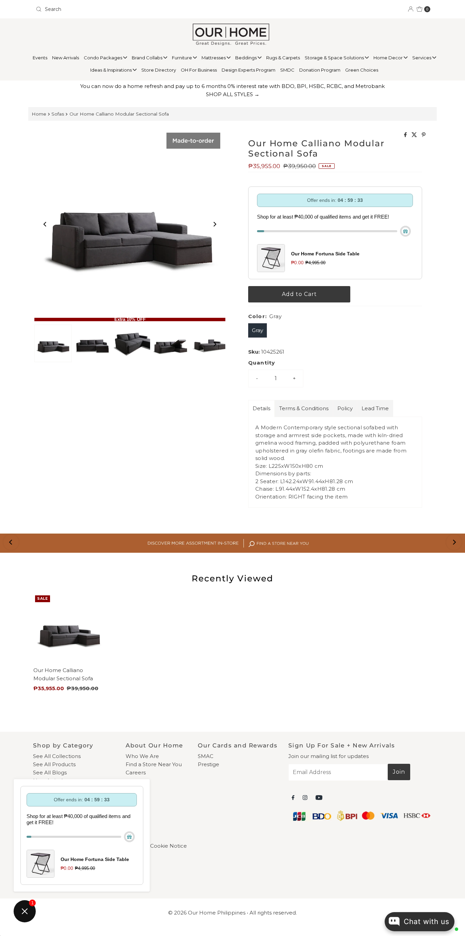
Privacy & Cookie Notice (156, 846)
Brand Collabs (147, 57)
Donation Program (319, 70)
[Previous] (45, 224)
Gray (257, 330)
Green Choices (361, 70)
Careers (136, 772)
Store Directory (158, 70)
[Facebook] (293, 797)
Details (261, 408)
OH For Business (199, 70)
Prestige (208, 764)
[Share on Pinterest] (424, 135)
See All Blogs (50, 772)
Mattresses (214, 57)
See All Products (54, 764)
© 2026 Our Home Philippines (206, 912)
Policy (345, 408)
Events (40, 57)
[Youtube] (319, 797)
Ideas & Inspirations (111, 70)
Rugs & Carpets (283, 57)
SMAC (205, 756)
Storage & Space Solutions (335, 57)
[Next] (214, 224)
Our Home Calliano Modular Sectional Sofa (119, 114)
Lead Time (375, 408)
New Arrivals (65, 57)
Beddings (246, 57)
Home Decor (388, 57)
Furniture (182, 57)
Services (422, 57)
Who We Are (142, 756)
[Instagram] (305, 797)
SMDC (287, 70)
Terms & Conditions (303, 408)
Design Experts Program (248, 70)
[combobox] (131, 9)
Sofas (57, 114)
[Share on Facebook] (406, 135)
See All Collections (57, 756)
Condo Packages (103, 57)
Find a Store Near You (154, 764)
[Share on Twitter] (415, 135)
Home (39, 114)
